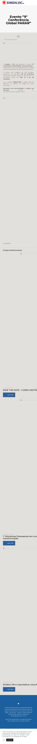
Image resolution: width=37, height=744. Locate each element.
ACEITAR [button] (9, 740)
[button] (4, 740)
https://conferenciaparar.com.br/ (15, 91)
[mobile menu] (34, 2)
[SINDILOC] (12, 2)
